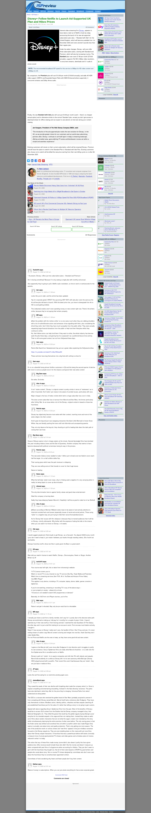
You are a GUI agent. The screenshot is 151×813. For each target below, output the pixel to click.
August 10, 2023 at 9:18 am (42, 437)
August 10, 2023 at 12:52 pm (45, 411)
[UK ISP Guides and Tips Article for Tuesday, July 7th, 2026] (101, 308)
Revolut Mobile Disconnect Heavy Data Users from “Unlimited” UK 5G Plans (59, 185)
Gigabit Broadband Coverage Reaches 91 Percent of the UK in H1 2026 (114, 305)
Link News (36, 27)
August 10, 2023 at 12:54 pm (45, 643)
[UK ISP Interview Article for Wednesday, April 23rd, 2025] (101, 513)
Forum (64, 11)
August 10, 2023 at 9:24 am (45, 376)
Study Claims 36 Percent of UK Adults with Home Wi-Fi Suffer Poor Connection (113, 33)
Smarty (106, 179)
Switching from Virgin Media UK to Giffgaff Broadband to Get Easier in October (59, 191)
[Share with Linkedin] (32, 161)
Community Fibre (109, 59)
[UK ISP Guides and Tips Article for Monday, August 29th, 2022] (101, 287)
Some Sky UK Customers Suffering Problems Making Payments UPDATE (112, 26)
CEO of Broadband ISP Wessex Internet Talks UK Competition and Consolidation (113, 489)
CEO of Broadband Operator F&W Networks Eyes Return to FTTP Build (113, 510)
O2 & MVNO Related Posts (112, 207)
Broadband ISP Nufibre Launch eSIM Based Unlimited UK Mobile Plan (114, 40)
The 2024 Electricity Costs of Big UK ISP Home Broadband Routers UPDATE (113, 410)
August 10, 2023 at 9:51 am (42, 551)
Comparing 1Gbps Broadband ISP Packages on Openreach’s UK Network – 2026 (113, 326)
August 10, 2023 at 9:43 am (45, 452)
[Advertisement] (92, 5)
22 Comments (90, 27)
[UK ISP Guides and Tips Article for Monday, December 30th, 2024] (101, 385)
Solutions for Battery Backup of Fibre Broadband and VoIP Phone (113, 403)
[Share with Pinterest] (43, 161)
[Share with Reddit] (39, 161)
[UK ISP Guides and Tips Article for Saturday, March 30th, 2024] (101, 413)
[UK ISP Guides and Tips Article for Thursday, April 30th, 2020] (101, 294)
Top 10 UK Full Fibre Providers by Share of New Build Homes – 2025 (113, 347)
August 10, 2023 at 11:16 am (45, 476)
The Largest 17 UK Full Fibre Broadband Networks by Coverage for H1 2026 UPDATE (113, 298)
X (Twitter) (74, 176)
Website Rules (104, 811)
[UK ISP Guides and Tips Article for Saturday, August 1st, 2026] (101, 301)
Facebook (89, 176)
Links (97, 811)
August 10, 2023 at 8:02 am (42, 272)
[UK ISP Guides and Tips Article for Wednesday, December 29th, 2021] (101, 406)
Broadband (80, 11)
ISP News (34, 14)
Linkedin (57, 179)
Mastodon (82, 176)
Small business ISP (110, 214)
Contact (97, 11)
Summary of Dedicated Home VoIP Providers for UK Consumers (113, 389)
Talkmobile (107, 172)
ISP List (43, 11)
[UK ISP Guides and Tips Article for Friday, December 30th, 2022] (101, 392)
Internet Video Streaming (40, 164)
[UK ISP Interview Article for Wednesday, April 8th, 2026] (101, 492)
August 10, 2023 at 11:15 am (42, 614)
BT (105, 80)
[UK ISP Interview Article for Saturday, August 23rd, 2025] (101, 506)
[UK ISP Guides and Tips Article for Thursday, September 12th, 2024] (101, 399)
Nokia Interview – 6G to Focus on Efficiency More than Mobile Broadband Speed (113, 496)
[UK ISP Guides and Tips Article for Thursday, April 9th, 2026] (101, 322)
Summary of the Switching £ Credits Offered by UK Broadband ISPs (112, 354)
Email (30, 27)
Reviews (50, 11)
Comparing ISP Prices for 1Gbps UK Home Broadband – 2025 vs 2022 (114, 375)
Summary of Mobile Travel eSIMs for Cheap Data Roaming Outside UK (114, 319)
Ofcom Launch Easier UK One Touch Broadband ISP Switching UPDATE (113, 396)
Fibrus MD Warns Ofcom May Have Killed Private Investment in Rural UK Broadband (114, 482)
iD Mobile (107, 165)
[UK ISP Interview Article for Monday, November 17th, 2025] (101, 499)
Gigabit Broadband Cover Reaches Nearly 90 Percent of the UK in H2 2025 (113, 340)
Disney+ (82, 30)
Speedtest (71, 11)
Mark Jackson (44, 169)
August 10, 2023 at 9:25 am (42, 531)
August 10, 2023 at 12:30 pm (45, 344)
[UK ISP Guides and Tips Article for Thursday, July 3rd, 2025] (101, 350)
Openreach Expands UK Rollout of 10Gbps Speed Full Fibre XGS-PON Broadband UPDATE (64, 197)
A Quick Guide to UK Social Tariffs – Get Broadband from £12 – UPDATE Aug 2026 (113, 284)
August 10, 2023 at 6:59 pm (42, 671)
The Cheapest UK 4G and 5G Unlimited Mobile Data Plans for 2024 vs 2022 (113, 382)
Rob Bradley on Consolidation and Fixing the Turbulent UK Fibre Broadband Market (113, 503)
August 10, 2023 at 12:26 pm (45, 385)
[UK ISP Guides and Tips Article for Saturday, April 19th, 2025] (101, 378)
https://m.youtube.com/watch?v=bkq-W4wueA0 (46, 352)
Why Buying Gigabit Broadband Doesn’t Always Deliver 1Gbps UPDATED (113, 361)
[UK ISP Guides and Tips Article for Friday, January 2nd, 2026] (101, 343)
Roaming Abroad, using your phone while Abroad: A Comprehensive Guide (112, 229)
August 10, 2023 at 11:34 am (45, 488)
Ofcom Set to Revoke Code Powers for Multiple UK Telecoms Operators (57, 209)
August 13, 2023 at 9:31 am (42, 766)
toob (106, 255)
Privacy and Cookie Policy (88, 811)
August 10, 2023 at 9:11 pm (42, 682)
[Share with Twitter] (28, 161)
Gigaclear (107, 248)
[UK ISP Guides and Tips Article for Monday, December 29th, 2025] (101, 336)
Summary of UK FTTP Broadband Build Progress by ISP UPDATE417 (113, 291)
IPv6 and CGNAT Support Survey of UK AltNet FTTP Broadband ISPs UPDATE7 (114, 368)
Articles (36, 11)
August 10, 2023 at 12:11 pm (45, 602)
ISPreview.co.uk (59, 811)
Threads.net (47, 179)
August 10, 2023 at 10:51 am (45, 564)
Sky (106, 186)
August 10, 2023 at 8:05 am (42, 363)
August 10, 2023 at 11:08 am (45, 292)
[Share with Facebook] (36, 161)
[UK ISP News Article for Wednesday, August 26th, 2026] (101, 22)
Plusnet (107, 73)
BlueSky (39, 179)
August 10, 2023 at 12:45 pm (45, 506)
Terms (78, 811)
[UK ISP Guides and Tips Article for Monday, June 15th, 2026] (101, 315)
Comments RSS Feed (61, 775)
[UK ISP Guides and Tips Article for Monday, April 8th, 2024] (101, 371)
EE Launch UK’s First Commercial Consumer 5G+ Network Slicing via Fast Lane (60, 203)
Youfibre (107, 66)
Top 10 (57, 11)
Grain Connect (109, 262)
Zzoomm (107, 269)
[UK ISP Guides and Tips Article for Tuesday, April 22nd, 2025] (101, 357)
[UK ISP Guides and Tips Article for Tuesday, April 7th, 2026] (101, 329)
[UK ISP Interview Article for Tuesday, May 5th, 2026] (101, 485)
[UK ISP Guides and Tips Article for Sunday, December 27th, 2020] (101, 364)
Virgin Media (108, 87)
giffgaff (106, 158)
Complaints (89, 11)
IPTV (50, 164)
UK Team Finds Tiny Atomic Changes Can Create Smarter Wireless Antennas (113, 19)
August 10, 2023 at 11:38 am (45, 317)
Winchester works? (110, 221)
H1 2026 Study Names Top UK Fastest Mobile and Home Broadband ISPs (113, 312)
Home (30, 11)
